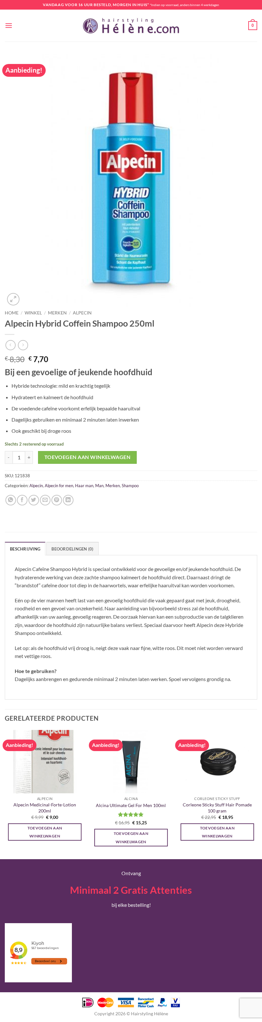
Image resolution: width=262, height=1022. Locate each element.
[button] (8, 25)
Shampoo (130, 485)
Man (99, 485)
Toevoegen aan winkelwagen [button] (44, 832)
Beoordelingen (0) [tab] (72, 548)
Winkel (33, 312)
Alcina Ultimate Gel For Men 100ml (131, 805)
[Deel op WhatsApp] (10, 500)
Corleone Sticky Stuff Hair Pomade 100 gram (217, 807)
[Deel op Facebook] (22, 500)
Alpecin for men (59, 485)
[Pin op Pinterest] (56, 500)
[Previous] (5, 793)
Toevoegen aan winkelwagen (87, 457)
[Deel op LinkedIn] (68, 500)
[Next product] (10, 345)
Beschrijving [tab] (25, 548)
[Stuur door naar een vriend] (45, 500)
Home (12, 312)
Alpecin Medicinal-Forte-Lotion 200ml (44, 807)
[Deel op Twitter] (33, 500)
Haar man (84, 485)
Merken (57, 312)
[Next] (257, 793)
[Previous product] (23, 345)
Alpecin (82, 312)
